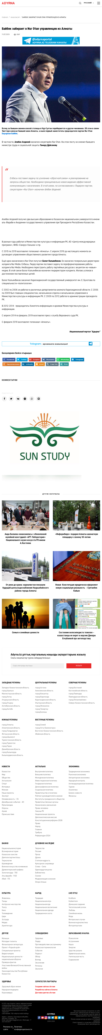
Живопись (6, 898)
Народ (38, 893)
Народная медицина (10, 990)
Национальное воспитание (46, 907)
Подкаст (38, 954)
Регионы (38, 966)
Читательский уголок (77, 907)
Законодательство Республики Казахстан (14, 972)
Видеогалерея (8, 954)
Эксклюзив (39, 963)
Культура (6, 893)
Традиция (39, 898)
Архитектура (7, 926)
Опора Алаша (40, 882)
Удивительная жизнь (77, 954)
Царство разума (75, 951)
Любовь (72, 910)
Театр (4, 907)
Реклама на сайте (8, 1028)
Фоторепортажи (75, 926)
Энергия (72, 948)
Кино (4, 910)
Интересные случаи (77, 920)
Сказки (38, 876)
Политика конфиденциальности (23, 1028)
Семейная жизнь (75, 914)
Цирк (4, 917)
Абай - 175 (6, 879)
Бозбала (72, 898)
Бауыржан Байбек (9, 134)
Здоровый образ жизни (11, 987)
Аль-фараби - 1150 (9, 876)
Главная (5, 17)
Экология (39, 969)
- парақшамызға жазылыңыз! (48, 343)
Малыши (5, 938)
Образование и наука (79, 933)
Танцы (4, 901)
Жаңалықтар (15, 17)
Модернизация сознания (45, 879)
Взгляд (38, 960)
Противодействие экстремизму (48, 945)
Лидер (37, 941)
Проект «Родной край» (11, 948)
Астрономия (74, 941)
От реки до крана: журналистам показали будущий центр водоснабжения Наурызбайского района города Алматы (25, 588)
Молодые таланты (9, 941)
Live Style (73, 893)
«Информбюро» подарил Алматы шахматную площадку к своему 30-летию (76, 535)
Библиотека (40, 873)
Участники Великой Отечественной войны (16, 967)
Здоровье (39, 938)
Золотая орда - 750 (9, 873)
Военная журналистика (78, 923)
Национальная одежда (44, 910)
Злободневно (41, 933)
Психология (73, 938)
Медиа (4, 923)
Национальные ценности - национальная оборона (12, 958)
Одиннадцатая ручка (43, 870)
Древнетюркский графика (12, 870)
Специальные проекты (11, 951)
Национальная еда (42, 904)
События (38, 951)
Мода (71, 917)
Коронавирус (7, 993)
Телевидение (7, 914)
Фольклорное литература (12, 945)
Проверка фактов (9, 962)
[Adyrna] (11, 3)
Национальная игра (43, 901)
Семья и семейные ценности (25, 633)
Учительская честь (76, 957)
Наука (71, 945)
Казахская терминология (45, 948)
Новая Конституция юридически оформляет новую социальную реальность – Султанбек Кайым (76, 588)
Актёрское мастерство (11, 904)
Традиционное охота (43, 914)
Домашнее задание (77, 904)
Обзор (37, 957)
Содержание (74, 960)
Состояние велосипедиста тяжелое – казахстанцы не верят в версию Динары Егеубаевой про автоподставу (76, 636)
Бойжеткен (73, 901)
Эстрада (5, 920)
